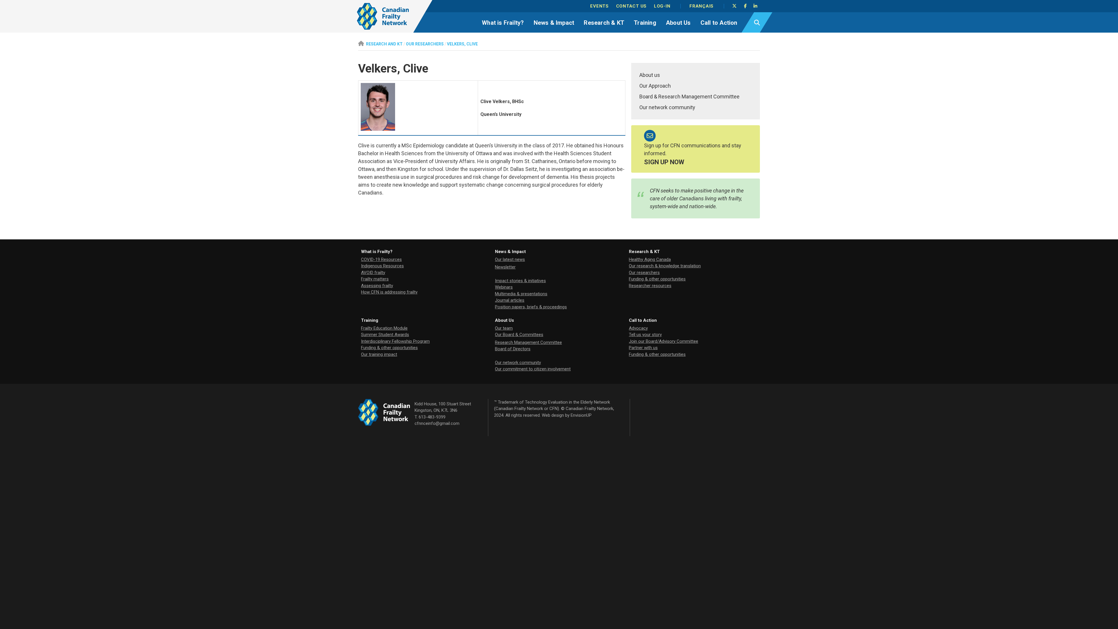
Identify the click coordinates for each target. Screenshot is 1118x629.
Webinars (504, 287)
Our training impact (379, 354)
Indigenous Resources (382, 265)
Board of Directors (512, 348)
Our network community (667, 107)
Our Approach (655, 86)
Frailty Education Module (384, 328)
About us (649, 75)
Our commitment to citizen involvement (533, 369)
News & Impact (554, 22)
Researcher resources (650, 285)
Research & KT (604, 22)
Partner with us (643, 347)
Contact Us (631, 6)
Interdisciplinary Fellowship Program (395, 341)
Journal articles (509, 300)
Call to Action (718, 22)
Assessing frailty (377, 285)
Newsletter (505, 267)
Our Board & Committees (519, 334)
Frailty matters (375, 279)
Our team (504, 328)
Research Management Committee (528, 342)
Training (645, 22)
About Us (678, 22)
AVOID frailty (373, 272)
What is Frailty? (503, 22)
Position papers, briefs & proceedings (531, 307)
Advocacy (638, 328)
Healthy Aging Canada (650, 259)
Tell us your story (645, 334)
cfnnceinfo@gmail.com (437, 423)
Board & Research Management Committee (689, 96)
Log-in (662, 6)
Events (599, 6)
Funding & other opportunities (657, 279)
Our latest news (510, 259)
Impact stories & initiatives (520, 280)
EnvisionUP (581, 415)
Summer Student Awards (385, 334)
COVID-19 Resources (381, 259)
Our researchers (644, 272)
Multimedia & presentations (521, 293)
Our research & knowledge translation (665, 265)
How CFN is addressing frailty (389, 292)
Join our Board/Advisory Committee (663, 341)
